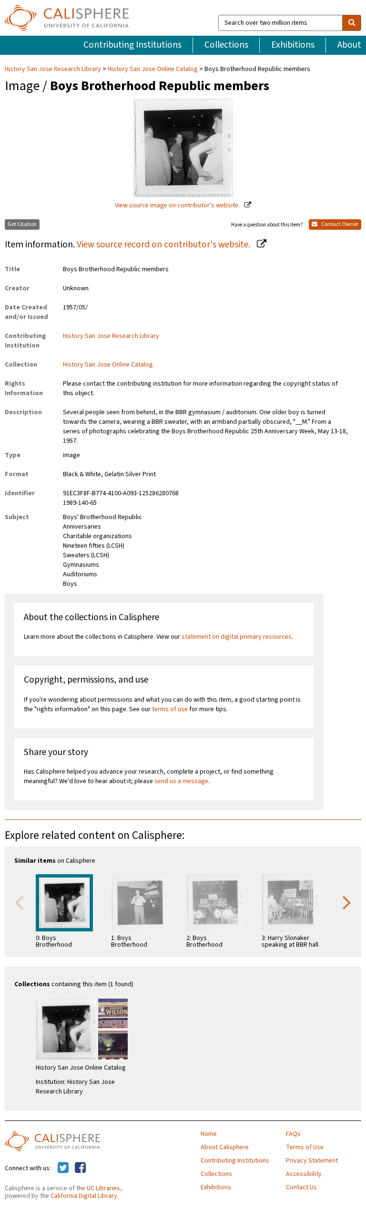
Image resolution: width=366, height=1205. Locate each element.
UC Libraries (103, 1188)
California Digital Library (84, 1196)
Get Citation (22, 224)
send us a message (181, 781)
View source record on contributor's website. (164, 244)
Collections (226, 44)
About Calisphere (225, 1147)
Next (347, 902)
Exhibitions (293, 44)
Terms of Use (305, 1147)
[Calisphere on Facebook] (80, 1168)
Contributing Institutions (132, 44)
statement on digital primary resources (237, 637)
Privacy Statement (312, 1160)
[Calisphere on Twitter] (63, 1168)
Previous (19, 902)
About (349, 44)
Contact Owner (339, 224)
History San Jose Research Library (53, 69)
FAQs (293, 1134)
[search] (351, 23)
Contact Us (301, 1187)
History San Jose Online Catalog (153, 69)
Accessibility (304, 1174)
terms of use (170, 709)
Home (209, 1134)
